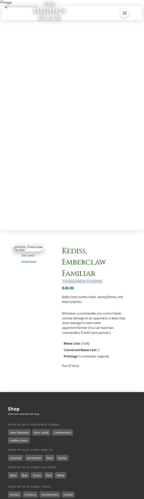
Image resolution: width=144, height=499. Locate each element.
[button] (112, 13)
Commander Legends (94, 356)
